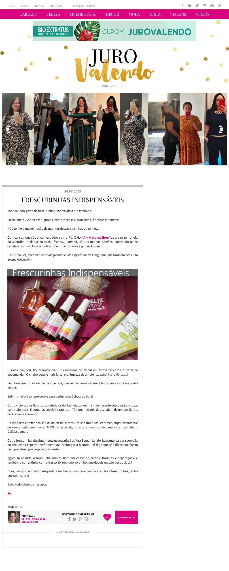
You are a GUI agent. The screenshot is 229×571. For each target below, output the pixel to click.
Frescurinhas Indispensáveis (72, 199)
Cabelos (28, 14)
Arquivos (55, 5)
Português (79, 5)
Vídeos (202, 14)
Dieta (155, 14)
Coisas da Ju (29, 522)
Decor (112, 14)
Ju (33, 516)
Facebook (69, 519)
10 (107, 517)
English (91, 5)
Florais (19, 507)
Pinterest (80, 519)
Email (86, 519)
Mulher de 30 (83, 14)
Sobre (24, 5)
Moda (134, 14)
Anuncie (39, 5)
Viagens (178, 14)
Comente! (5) (126, 517)
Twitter (74, 519)
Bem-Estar (39, 519)
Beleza (53, 14)
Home (11, 5)
